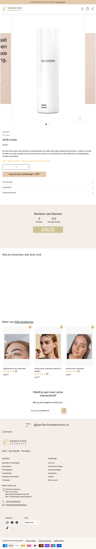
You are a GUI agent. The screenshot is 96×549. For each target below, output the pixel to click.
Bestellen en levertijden (11, 463)
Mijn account (53, 480)
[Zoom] (80, 118)
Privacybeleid (7, 470)
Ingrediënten (7, 187)
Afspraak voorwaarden (10, 477)
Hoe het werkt (7, 182)
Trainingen (6, 480)
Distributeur (52, 473)
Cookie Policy (59, 541)
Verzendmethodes (9, 193)
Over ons (51, 463)
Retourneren (6, 466)
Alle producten (24, 322)
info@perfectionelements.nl (16, 505)
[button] (9, 371)
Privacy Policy (31, 541)
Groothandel (6, 473)
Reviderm (6, 132)
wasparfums (60, 2)
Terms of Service (44, 541)
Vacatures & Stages (55, 466)
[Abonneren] (63, 411)
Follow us (47, 425)
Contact (51, 477)
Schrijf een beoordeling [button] (48, 229)
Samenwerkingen (54, 470)
